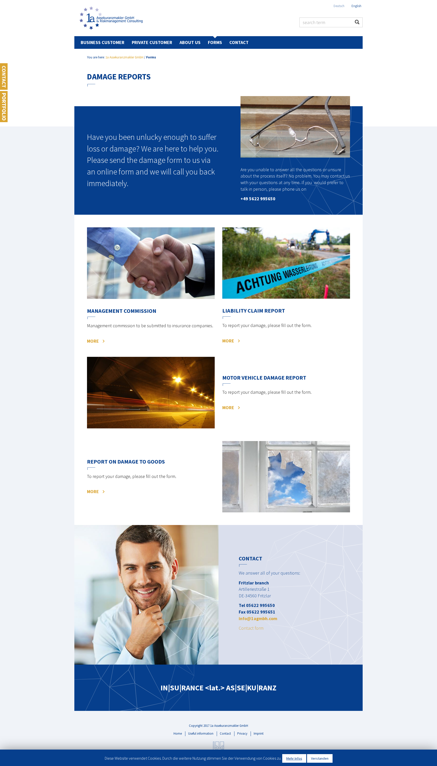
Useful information (200, 733)
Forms (215, 42)
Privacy (242, 733)
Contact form (251, 628)
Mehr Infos (294, 758)
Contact (239, 42)
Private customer (152, 42)
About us (190, 42)
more (93, 341)
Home (177, 733)
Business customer (102, 42)
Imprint (259, 733)
